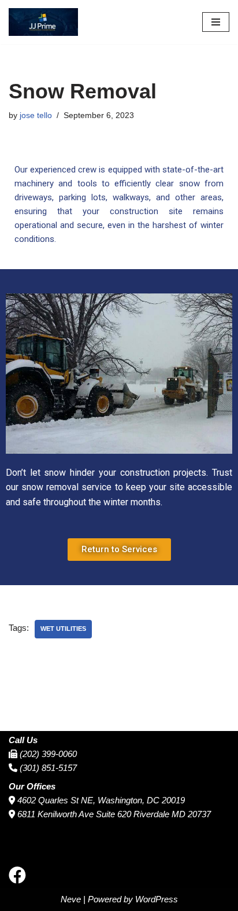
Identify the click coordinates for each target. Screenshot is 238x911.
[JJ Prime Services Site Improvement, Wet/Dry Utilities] (43, 22)
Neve (71, 899)
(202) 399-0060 (47, 754)
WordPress (156, 899)
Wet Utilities (63, 628)
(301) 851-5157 (47, 768)
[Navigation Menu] (215, 22)
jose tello (36, 115)
